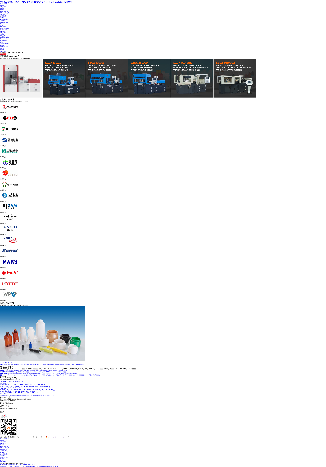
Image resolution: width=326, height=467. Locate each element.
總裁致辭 (2, 10)
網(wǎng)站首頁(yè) (4, 3)
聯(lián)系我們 (3, 26)
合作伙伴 (2, 25)
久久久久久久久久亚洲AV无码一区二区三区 (48, 466)
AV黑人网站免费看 (34, 466)
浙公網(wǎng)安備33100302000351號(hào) (57, 437)
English (1, 54)
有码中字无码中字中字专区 (6, 466)
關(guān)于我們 (3, 5)
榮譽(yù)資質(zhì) (4, 11)
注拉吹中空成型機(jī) (4, 19)
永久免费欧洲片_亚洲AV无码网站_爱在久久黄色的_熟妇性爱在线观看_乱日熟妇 (36, 2)
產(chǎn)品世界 (3, 14)
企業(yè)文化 (3, 8)
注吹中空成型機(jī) (4, 16)
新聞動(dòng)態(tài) (4, 22)
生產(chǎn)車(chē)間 (4, 13)
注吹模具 (2, 17)
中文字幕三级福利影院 (25, 466)
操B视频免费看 (15, 466)
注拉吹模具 (2, 20)
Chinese (4, 54)
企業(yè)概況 (3, 6)
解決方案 (2, 23)
